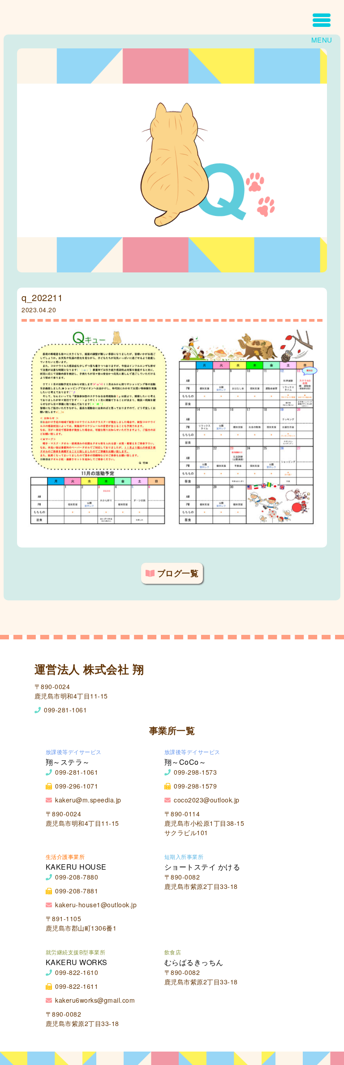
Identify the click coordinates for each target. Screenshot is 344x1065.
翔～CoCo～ (185, 762)
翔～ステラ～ (68, 762)
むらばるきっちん (194, 962)
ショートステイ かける (202, 867)
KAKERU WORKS (77, 962)
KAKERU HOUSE (76, 867)
